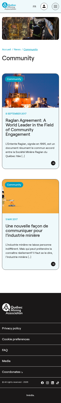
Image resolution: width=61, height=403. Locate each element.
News (17, 49)
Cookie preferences (15, 339)
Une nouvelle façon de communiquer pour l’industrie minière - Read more (28, 183)
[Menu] (55, 6)
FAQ (5, 350)
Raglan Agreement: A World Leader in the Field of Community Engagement (30, 127)
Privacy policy (11, 328)
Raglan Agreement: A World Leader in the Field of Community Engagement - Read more (30, 77)
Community (14, 79)
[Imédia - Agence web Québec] (30, 394)
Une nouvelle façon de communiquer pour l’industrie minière (27, 231)
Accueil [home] (6, 49)
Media (6, 361)
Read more (53, 163)
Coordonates (11, 372)
